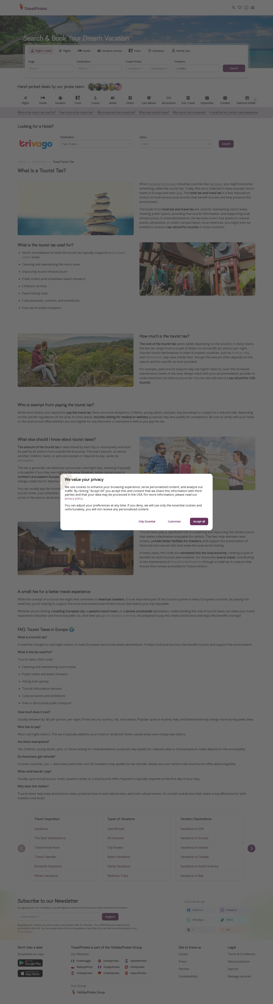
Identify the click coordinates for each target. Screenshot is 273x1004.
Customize (174, 521)
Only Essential (147, 521)
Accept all (199, 521)
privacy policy (74, 498)
